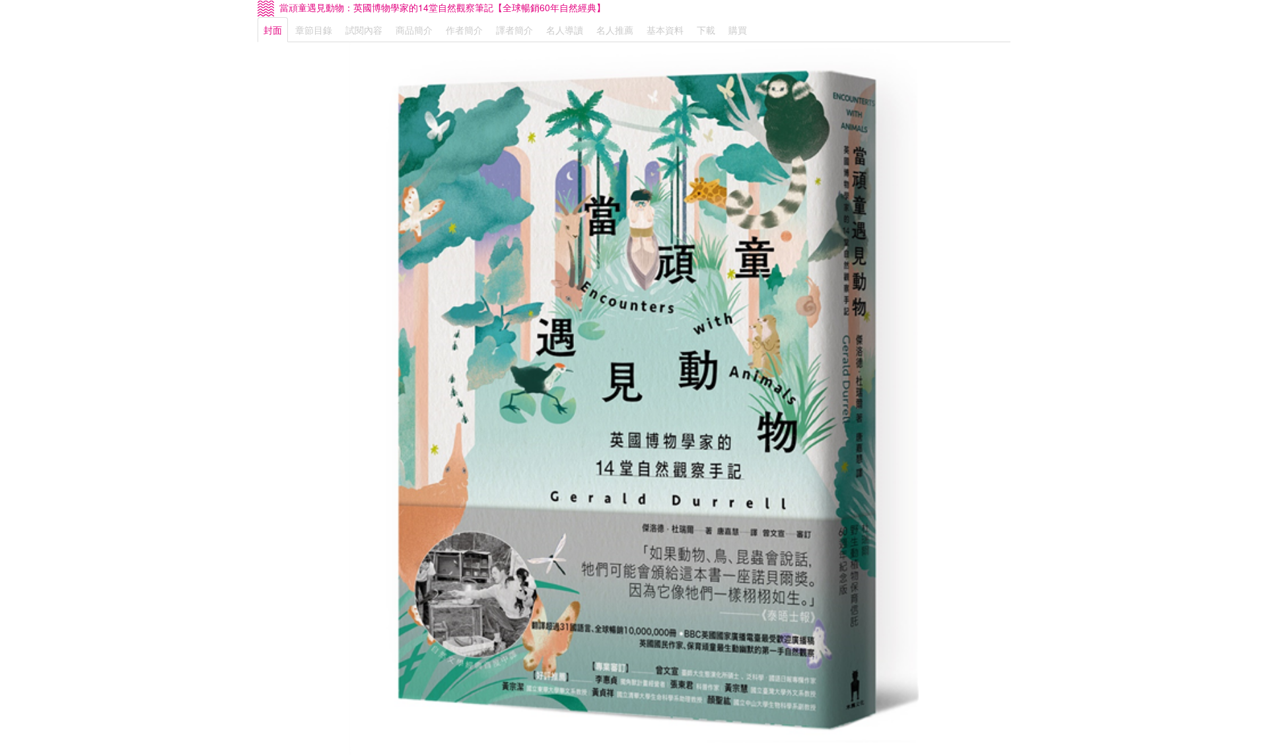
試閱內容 (363, 29)
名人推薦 (614, 29)
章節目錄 (313, 29)
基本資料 (665, 29)
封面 (273, 29)
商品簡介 (414, 29)
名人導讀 (564, 29)
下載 (706, 29)
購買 (737, 29)
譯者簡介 (514, 29)
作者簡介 (464, 29)
